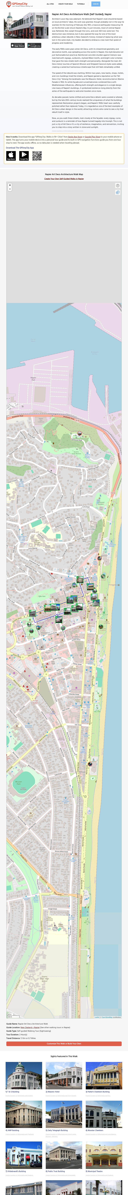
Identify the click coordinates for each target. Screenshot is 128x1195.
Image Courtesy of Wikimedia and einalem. (19, 1096)
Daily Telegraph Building (58, 1130)
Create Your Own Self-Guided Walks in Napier (64, 179)
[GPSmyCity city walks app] (19, 4)
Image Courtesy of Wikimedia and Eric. (98, 1096)
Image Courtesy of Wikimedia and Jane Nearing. (101, 1134)
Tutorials (81, 4)
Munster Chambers (95, 1130)
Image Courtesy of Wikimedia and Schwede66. (61, 1175)
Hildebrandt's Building (17, 1171)
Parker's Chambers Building (99, 1091)
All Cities (50, 4)
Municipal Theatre (95, 1171)
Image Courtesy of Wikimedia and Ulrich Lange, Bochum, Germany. (61, 1135)
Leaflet (96, 1017)
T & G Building (13, 1091)
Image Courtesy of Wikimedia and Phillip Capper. (67, 131)
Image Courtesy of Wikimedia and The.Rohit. (20, 1134)
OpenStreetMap (107, 1017)
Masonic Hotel (54, 1091)
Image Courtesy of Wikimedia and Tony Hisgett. (61, 1096)
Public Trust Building (56, 1171)
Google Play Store (92, 137)
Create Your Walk (65, 4)
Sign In (95, 4)
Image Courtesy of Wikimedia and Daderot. (19, 1175)
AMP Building (13, 1130)
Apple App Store (75, 137)
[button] (96, 602)
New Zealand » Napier (30, 1027)
